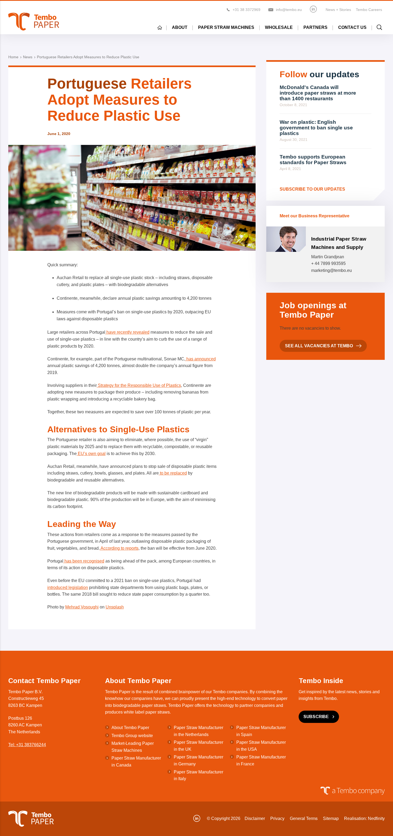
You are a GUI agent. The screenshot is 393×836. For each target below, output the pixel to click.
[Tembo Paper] (33, 21)
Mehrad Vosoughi (82, 607)
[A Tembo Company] (194, 790)
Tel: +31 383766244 (27, 744)
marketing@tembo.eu (331, 270)
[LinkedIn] (313, 9)
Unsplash (115, 607)
